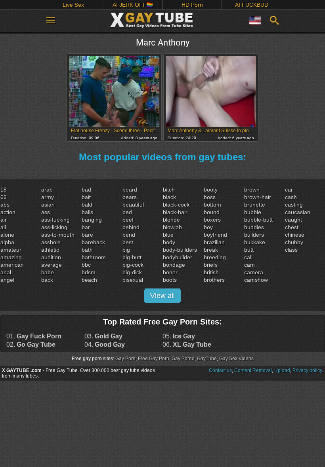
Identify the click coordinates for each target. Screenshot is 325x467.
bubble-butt (258, 219)
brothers (214, 280)
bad (86, 189)
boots (170, 280)
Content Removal (253, 370)
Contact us (220, 370)
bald (87, 204)
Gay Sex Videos (236, 358)
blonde (171, 219)
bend (128, 234)
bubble (252, 212)
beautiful (133, 204)
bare (87, 234)
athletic (50, 249)
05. (178, 336)
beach (89, 280)
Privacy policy (307, 370)
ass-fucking (55, 219)
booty (211, 189)
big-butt (131, 257)
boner (170, 272)
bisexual (132, 280)
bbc (86, 265)
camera (253, 272)
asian (48, 204)
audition (51, 257)
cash (291, 197)
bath (87, 249)
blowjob (172, 227)
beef (128, 219)
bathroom (94, 257)
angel (7, 280)
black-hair (175, 212)
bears (129, 197)
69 (3, 197)
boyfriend (215, 234)
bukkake (254, 242)
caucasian (297, 212)
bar (86, 227)
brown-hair (257, 197)
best (127, 242)
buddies (254, 227)
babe (47, 272)
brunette (254, 204)
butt (249, 249)
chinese (294, 234)
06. (186, 345)
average (51, 265)
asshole (51, 242)
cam (249, 265)
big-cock (132, 265)
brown (252, 189)
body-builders (180, 249)
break (211, 249)
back (47, 280)
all (3, 227)
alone (7, 234)
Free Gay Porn (153, 358)
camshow (256, 280)
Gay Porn (125, 358)
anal (5, 272)
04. (104, 345)
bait (86, 197)
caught (293, 219)
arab (47, 189)
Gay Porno (183, 358)
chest (291, 227)
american (12, 265)
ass (45, 212)
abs (5, 204)
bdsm (89, 272)
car (289, 189)
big (126, 249)
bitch (169, 189)
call (248, 257)
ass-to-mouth (58, 234)
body (169, 242)
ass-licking (54, 227)
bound (212, 212)
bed (127, 212)
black (169, 197)
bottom (212, 204)
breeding (215, 257)
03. (103, 336)
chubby (294, 242)
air (3, 219)
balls (87, 212)
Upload (282, 370)
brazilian (214, 242)
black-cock (176, 204)
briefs (211, 265)
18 (3, 189)
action (7, 212)
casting (294, 204)
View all (162, 296)
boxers (212, 219)
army (47, 197)
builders (254, 234)
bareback (93, 242)
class (291, 249)
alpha (7, 242)
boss (210, 197)
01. (33, 336)
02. (30, 345)
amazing (11, 257)
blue (168, 234)
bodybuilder (177, 257)
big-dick (132, 272)
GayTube (207, 358)
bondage (174, 265)
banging (92, 219)
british (211, 272)
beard (129, 189)
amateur (10, 249)
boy (208, 227)
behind (131, 227)
